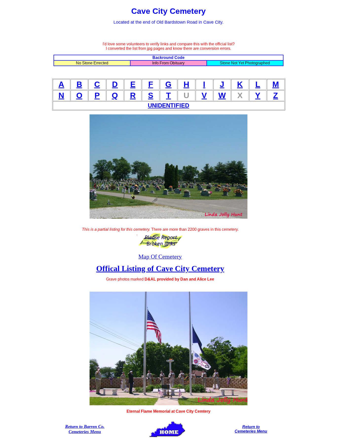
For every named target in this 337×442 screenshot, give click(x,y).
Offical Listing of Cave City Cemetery (160, 268)
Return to (74, 426)
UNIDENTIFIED (168, 105)
